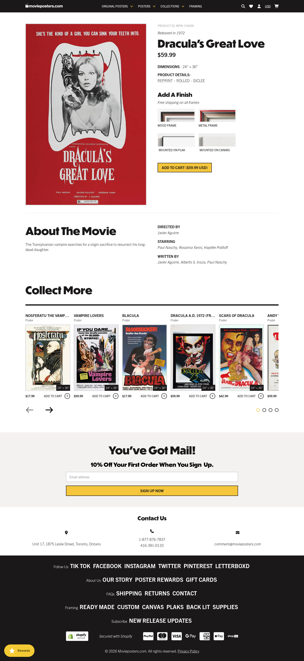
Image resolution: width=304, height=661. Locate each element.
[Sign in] (259, 6)
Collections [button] (169, 6)
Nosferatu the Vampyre (48, 315)
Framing (195, 6)
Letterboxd (232, 566)
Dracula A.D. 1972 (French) (196, 315)
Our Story (117, 579)
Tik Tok (80, 566)
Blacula (130, 315)
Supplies (225, 606)
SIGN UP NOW (152, 490)
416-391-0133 (152, 545)
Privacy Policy (188, 651)
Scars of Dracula (236, 315)
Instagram (140, 566)
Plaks (175, 606)
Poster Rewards (159, 579)
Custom (128, 606)
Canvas (153, 606)
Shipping (129, 593)
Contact (184, 593)
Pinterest (198, 566)
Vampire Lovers (89, 315)
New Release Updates (160, 620)
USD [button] (268, 6)
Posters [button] (144, 6)
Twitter (169, 566)
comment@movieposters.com (237, 543)
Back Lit (198, 606)
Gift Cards (201, 579)
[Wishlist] (251, 6)
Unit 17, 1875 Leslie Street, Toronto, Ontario (66, 543)
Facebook (107, 566)
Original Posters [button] (115, 6)
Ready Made (97, 606)
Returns (157, 593)
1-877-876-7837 (152, 539)
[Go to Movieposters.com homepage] (44, 6)
